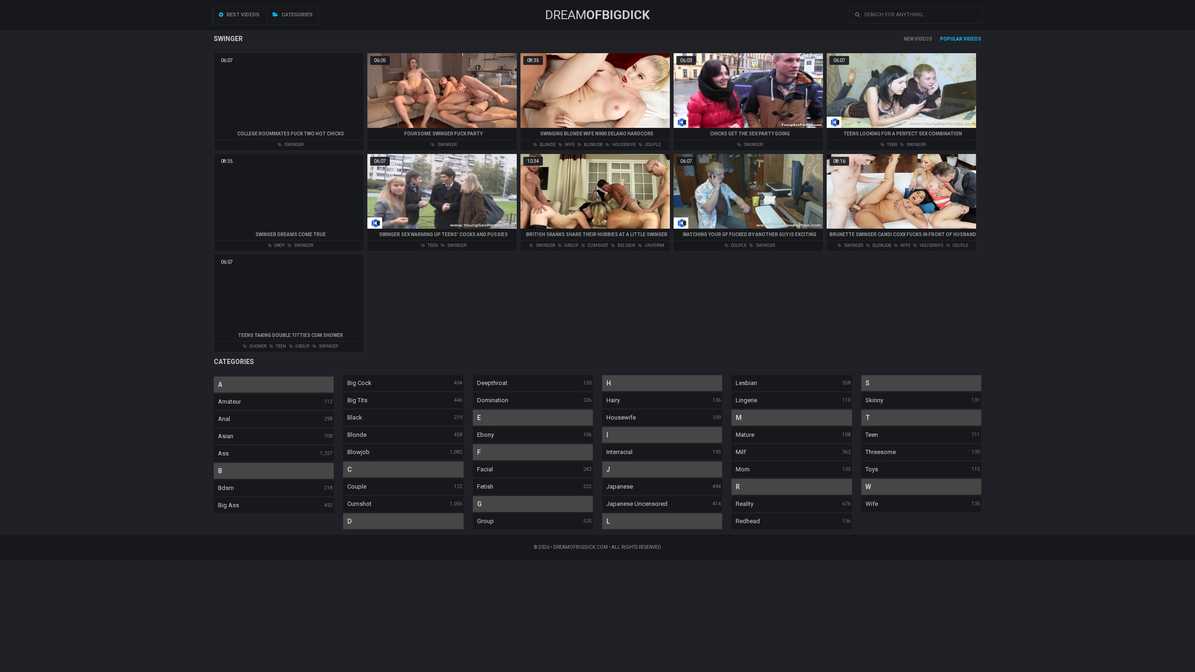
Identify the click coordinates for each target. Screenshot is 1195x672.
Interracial (619, 451)
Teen (871, 434)
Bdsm (226, 487)
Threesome (880, 451)
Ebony (485, 434)
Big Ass (228, 505)
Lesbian (746, 382)
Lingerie (746, 400)
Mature (745, 434)
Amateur (229, 401)
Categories (296, 15)
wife (569, 144)
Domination (492, 400)
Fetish (485, 486)
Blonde (356, 434)
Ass (223, 453)
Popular (951, 39)
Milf (741, 451)
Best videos (242, 15)
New (909, 39)
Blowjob (358, 451)
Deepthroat (492, 382)
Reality (744, 503)
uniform (654, 245)
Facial (485, 469)
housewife (623, 144)
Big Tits (357, 400)
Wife (871, 503)
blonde (547, 144)
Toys (871, 469)
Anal (224, 418)
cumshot (597, 245)
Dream (597, 14)
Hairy (613, 400)
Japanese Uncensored (637, 503)
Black (354, 417)
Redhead (748, 521)
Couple (356, 486)
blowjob (593, 144)
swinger (293, 144)
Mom (743, 469)
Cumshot (359, 503)
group (570, 245)
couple (652, 144)
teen (891, 144)
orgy (279, 245)
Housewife (621, 417)
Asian (225, 436)
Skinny (874, 400)
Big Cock (359, 382)
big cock (626, 245)
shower (257, 346)
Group (485, 521)
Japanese (619, 486)
